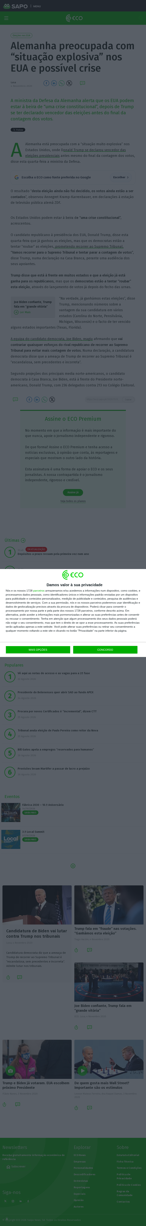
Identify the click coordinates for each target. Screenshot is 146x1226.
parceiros (38, 590)
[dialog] (73, 613)
